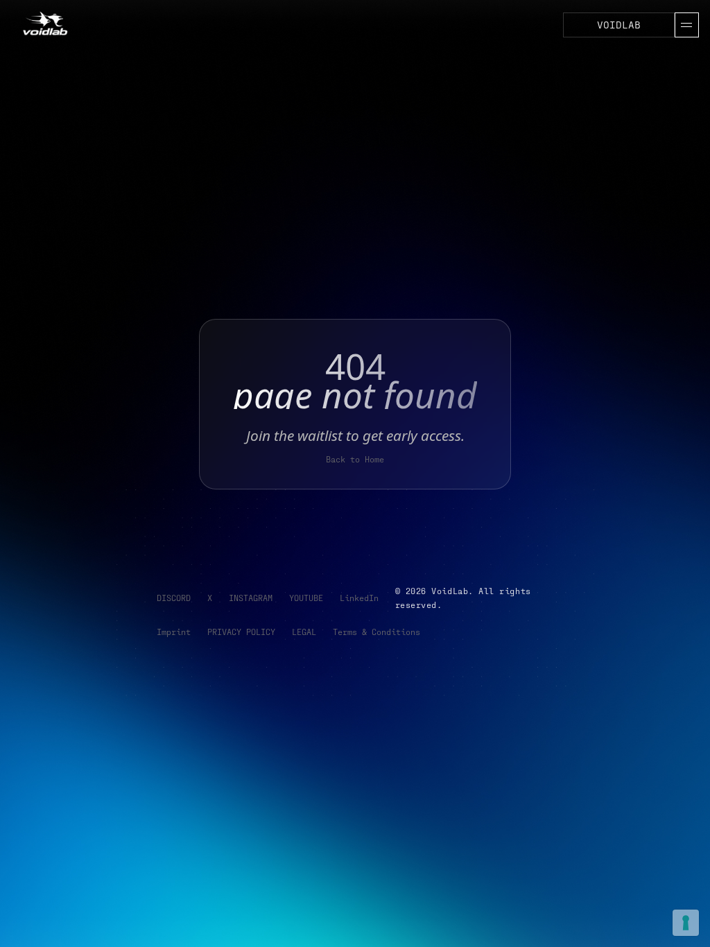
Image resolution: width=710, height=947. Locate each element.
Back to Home (355, 459)
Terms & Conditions (376, 631)
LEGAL (304, 631)
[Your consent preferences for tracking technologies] (686, 923)
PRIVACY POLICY (241, 631)
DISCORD (174, 597)
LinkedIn (359, 597)
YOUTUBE (306, 597)
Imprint (174, 631)
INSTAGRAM (250, 597)
